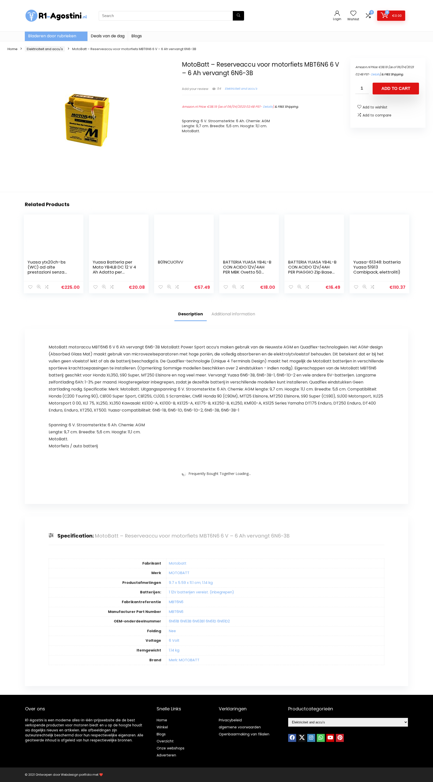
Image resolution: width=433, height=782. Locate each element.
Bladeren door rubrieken (52, 36)
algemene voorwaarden (240, 727)
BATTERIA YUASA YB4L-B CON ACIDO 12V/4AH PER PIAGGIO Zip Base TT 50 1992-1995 (312, 269)
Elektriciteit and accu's (45, 49)
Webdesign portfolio (76, 774)
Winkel (162, 727)
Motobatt (177, 563)
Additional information (233, 314)
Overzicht (165, 741)
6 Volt (174, 640)
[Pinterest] (340, 738)
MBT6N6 (176, 601)
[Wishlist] (353, 14)
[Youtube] (330, 738)
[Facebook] (292, 738)
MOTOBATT (179, 572)
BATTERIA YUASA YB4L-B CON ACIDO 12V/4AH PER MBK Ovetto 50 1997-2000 (247, 269)
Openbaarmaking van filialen (244, 734)
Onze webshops (170, 748)
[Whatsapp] (321, 738)
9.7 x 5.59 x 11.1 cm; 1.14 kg (191, 582)
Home (13, 49)
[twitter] (302, 738)
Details (268, 106)
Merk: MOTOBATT (184, 660)
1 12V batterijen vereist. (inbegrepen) (201, 592)
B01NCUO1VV (170, 262)
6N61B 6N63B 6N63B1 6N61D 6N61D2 (199, 621)
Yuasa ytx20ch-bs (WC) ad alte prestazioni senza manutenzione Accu (48, 269)
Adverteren (166, 755)
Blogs (136, 36)
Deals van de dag (108, 36)
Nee (172, 630)
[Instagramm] (311, 738)
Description (190, 314)
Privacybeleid (230, 720)
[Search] (238, 16)
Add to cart (395, 88)
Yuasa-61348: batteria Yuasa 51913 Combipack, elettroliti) (377, 267)
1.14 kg (174, 650)
